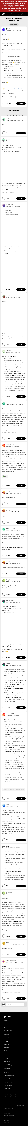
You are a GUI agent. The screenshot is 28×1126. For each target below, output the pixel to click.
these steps (17, 8)
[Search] (18, 14)
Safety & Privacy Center (8, 1108)
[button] (25, 30)
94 (22, 115)
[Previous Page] (2, 115)
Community (8, 14)
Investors (6, 1047)
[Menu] (25, 14)
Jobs (5, 1027)
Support (6, 1058)
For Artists (6, 1038)
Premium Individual (9, 1075)
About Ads (6, 1115)
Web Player (7, 1061)
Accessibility (11, 1115)
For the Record (8, 1030)
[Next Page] (25, 115)
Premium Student (8, 1085)
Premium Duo (7, 1079)
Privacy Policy (6, 1110)
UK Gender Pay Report (8, 1123)
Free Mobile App (8, 1065)
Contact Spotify (8, 1068)
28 (16, 115)
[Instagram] (5, 1094)
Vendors (6, 1051)
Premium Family (8, 1082)
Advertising (7, 1044)
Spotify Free (7, 1088)
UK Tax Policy (6, 1120)
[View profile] (3, 30)
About (5, 1024)
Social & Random (11, 97)
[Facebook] (15, 1094)
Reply (21, 104)
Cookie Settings (7, 1113)
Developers (7, 1041)
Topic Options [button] (13, 24)
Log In (21, 14)
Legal (5, 1105)
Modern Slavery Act (7, 1118)
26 (10, 115)
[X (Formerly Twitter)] (10, 1094)
